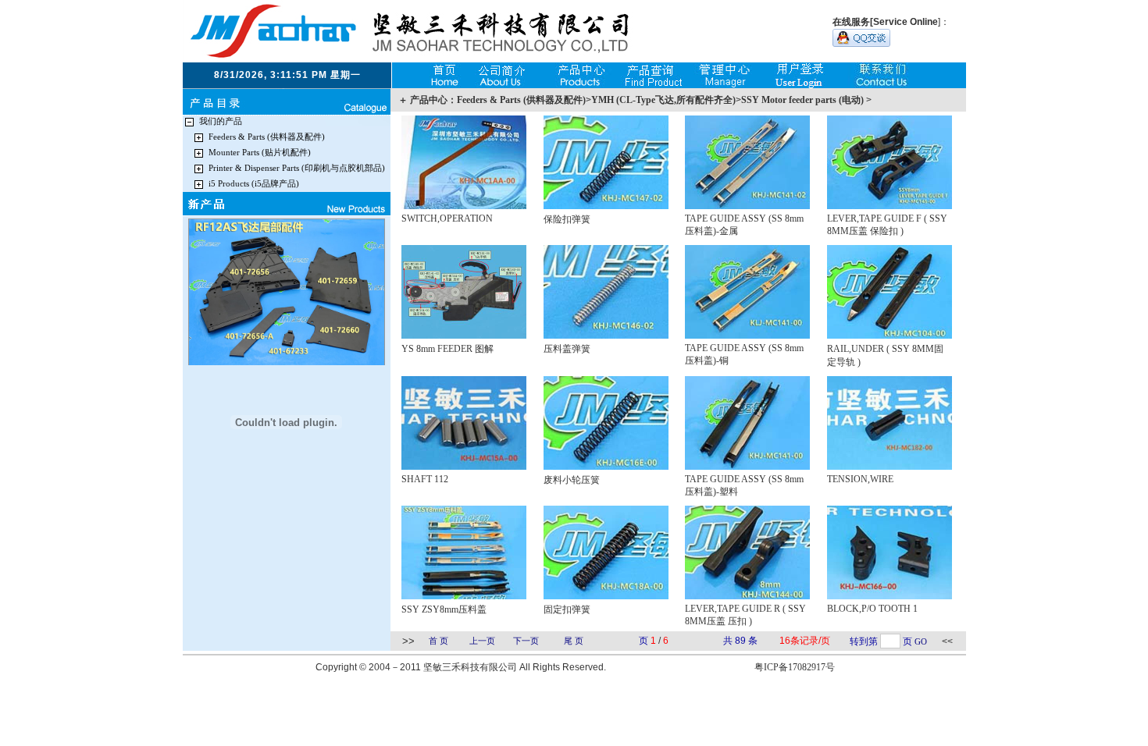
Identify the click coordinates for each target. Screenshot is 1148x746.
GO (920, 642)
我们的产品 (220, 121)
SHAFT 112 (424, 479)
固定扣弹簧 (567, 609)
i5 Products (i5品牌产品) (254, 183)
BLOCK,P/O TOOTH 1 (872, 608)
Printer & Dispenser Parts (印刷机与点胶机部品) (297, 168)
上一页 (482, 641)
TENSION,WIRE (860, 479)
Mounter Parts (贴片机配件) (260, 152)
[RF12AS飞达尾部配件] (286, 363)
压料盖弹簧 (567, 348)
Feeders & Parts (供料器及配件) (267, 137)
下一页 (526, 641)
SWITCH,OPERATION (447, 218)
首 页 (438, 641)
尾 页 (573, 641)
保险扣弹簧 (567, 219)
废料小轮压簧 (572, 479)
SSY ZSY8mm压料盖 (444, 609)
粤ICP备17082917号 (794, 667)
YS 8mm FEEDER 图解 (447, 348)
